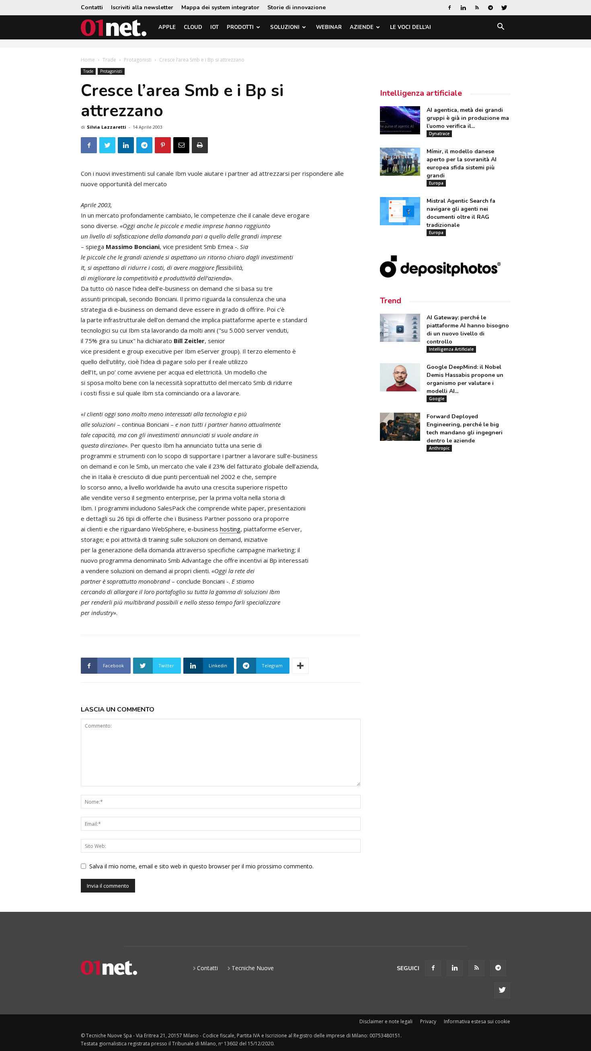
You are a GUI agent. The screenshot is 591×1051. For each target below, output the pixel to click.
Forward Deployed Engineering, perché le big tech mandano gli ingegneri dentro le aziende (465, 428)
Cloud (193, 27)
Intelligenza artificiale (421, 93)
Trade (109, 59)
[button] (500, 28)
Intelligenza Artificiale (451, 349)
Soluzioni (285, 27)
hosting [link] (230, 529)
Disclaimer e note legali (385, 1021)
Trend (390, 300)
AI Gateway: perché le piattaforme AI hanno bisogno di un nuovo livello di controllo (468, 330)
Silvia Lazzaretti (106, 127)
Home (88, 59)
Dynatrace (439, 133)
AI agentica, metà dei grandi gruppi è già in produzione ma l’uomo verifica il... (468, 118)
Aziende (361, 27)
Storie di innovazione (296, 7)
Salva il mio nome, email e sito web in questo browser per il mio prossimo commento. (201, 866)
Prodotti (240, 27)
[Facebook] (449, 7)
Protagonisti (138, 59)
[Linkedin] (463, 7)
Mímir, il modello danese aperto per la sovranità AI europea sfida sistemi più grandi (462, 163)
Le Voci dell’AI (410, 27)
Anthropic (439, 448)
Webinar (329, 27)
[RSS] (477, 7)
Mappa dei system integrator (220, 7)
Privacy (428, 1021)
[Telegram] (490, 7)
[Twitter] (504, 7)
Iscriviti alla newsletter (142, 7)
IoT (214, 27)
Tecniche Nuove (253, 968)
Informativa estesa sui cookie (477, 1021)
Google (436, 398)
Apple (167, 27)
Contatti (92, 7)
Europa (436, 183)
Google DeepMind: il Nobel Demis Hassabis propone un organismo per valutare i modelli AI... (465, 379)
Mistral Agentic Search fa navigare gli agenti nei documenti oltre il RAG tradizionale (461, 213)
